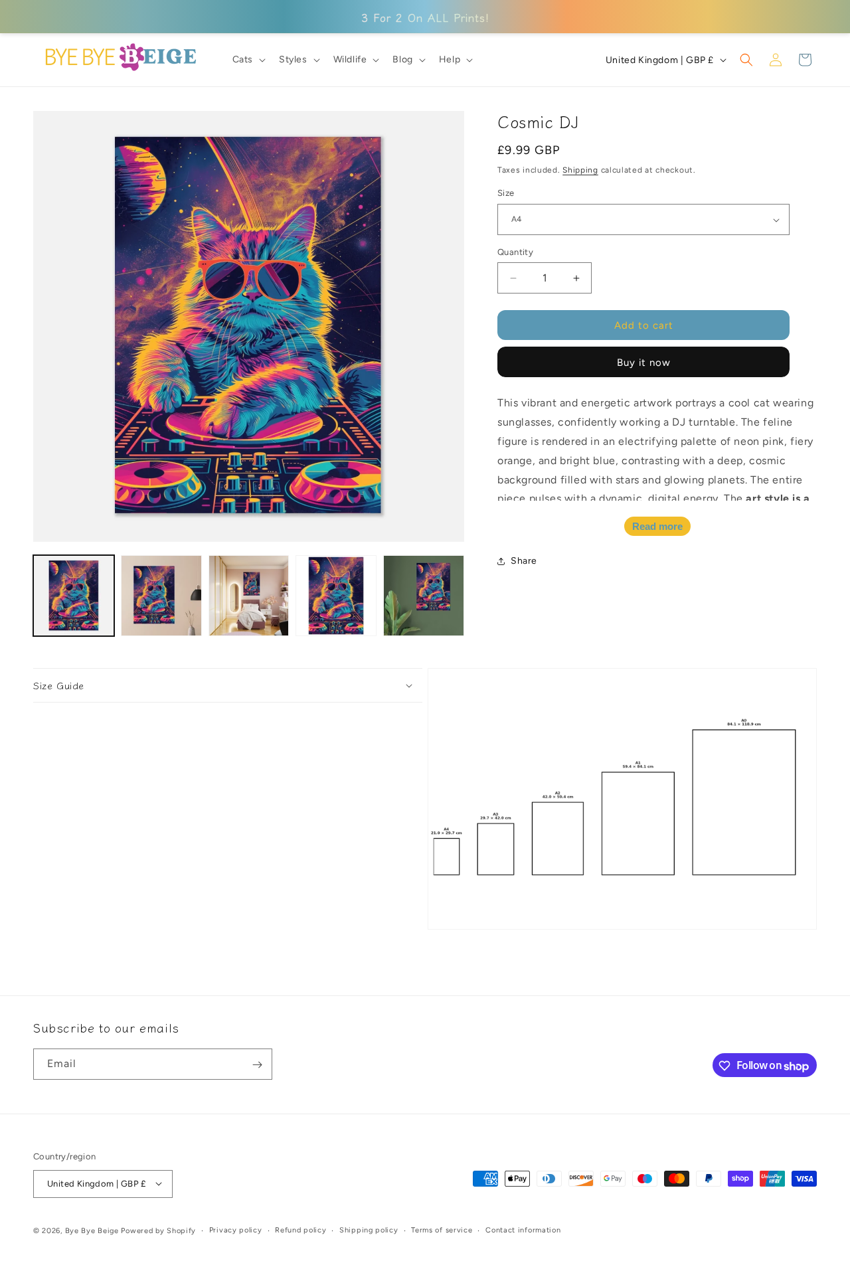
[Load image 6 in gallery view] (161, 595)
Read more (657, 527)
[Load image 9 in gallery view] (423, 595)
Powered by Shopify (158, 1230)
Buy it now (644, 363)
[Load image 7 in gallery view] (249, 595)
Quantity (515, 252)
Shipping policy (368, 1229)
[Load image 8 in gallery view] (336, 595)
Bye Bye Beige (92, 1230)
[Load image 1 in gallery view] (73, 595)
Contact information (522, 1229)
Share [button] (524, 560)
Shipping (580, 170)
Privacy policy (235, 1229)
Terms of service (441, 1229)
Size (506, 194)
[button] (247, 60)
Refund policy (300, 1229)
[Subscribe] (257, 1064)
